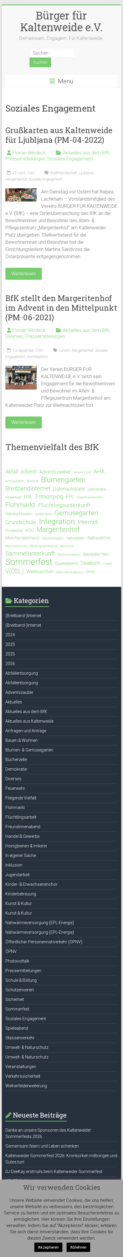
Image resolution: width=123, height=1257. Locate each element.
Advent (64, 350)
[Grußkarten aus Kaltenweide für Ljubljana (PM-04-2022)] (21, 191)
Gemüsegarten (76, 512)
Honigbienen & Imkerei (26, 845)
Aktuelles (13, 702)
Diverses (14, 336)
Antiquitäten (14, 481)
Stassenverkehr (20, 1037)
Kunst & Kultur (18, 903)
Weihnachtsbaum (69, 572)
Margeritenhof (16, 179)
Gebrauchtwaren (18, 514)
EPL (70, 497)
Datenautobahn (69, 489)
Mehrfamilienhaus (22, 538)
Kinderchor (14, 530)
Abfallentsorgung (21, 673)
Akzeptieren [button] (48, 1247)
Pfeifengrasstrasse (43, 546)
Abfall (11, 472)
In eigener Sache (20, 855)
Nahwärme (98, 538)
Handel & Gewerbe (22, 836)
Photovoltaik (17, 961)
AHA (99, 471)
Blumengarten (63, 479)
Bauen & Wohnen (21, 740)
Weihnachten (40, 572)
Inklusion (13, 865)
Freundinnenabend (22, 826)
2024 (10, 634)
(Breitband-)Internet (23, 615)
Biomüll (32, 481)
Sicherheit (14, 999)
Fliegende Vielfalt (20, 798)
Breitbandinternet (27, 488)
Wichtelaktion (37, 357)
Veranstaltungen (20, 1066)
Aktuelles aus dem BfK (86, 153)
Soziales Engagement (70, 159)
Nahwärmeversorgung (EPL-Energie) (39, 922)
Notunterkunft (16, 546)
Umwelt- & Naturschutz (26, 1047)
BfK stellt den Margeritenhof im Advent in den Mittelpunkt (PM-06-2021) (61, 307)
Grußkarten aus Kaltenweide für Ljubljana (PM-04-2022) (59, 135)
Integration (57, 521)
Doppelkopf (13, 497)
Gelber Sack (43, 514)
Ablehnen (78, 1247)
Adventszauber (55, 472)
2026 (10, 663)
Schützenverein (69, 555)
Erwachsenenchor (90, 497)
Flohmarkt (20, 504)
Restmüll (67, 546)
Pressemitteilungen (25, 159)
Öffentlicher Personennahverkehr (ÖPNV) (43, 941)
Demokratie (97, 489)
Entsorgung (49, 496)
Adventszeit (82, 472)
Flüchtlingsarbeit (20, 817)
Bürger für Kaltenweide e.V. (61, 21)
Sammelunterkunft (30, 553)
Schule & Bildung (21, 980)
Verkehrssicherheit (22, 1076)
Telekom (90, 563)
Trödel (107, 564)
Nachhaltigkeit (53, 538)
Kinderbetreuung (20, 893)
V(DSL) (14, 571)
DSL (28, 497)
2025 (10, 644)
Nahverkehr (76, 538)
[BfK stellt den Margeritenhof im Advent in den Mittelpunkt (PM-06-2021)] (21, 369)
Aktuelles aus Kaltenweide (29, 721)
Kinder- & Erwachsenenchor (31, 884)
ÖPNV (91, 572)
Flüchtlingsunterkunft (64, 505)
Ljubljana (86, 173)
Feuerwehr (15, 788)
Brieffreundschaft (63, 173)
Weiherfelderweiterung (26, 1085)
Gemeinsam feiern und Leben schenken (42, 1146)
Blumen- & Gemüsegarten (29, 750)
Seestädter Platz (96, 554)
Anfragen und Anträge (25, 730)
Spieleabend (66, 563)
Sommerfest (28, 562)
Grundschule (20, 522)
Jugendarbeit (17, 874)
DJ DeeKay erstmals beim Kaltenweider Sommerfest (53, 1171)
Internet (88, 522)
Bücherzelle (16, 759)
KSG (30, 530)
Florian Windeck (29, 153)
